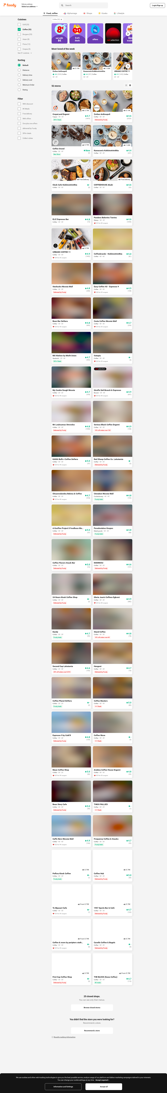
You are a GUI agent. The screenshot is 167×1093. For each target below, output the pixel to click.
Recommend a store (92, 1031)
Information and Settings (63, 1087)
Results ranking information (64, 1037)
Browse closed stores (92, 1008)
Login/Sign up (157, 5)
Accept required (101, 1080)
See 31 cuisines (23, 53)
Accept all (104, 1087)
